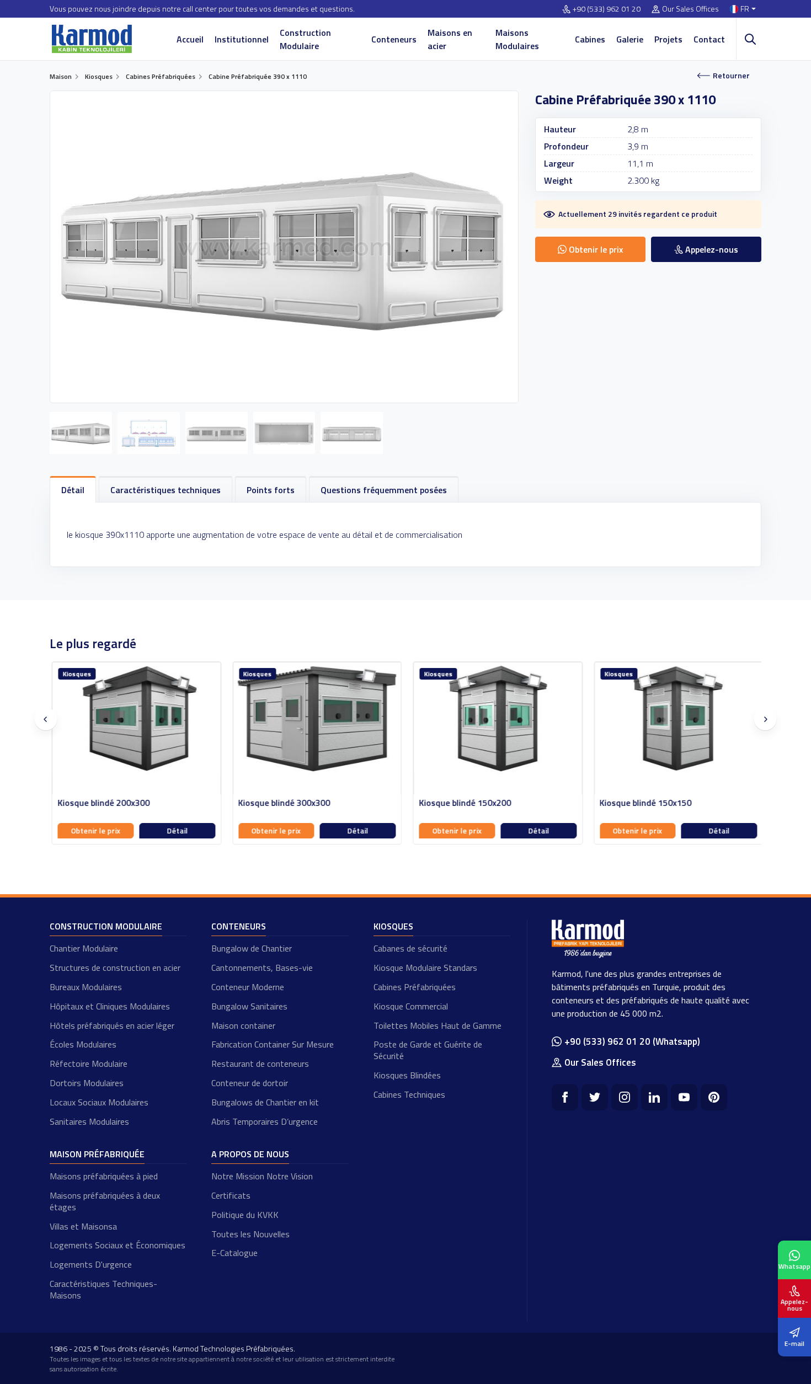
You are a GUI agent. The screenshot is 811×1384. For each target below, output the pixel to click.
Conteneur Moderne (247, 986)
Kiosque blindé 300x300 (283, 803)
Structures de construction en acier (115, 967)
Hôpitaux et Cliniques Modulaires (110, 1006)
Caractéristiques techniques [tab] (165, 489)
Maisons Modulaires (517, 39)
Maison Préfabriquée (97, 1154)
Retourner (731, 75)
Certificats (230, 1195)
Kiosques (393, 926)
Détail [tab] (72, 489)
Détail (175, 830)
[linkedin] (654, 1097)
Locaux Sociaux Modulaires (99, 1102)
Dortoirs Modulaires (87, 1082)
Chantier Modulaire (84, 948)
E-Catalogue (234, 1252)
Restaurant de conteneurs (260, 1063)
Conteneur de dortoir (249, 1082)
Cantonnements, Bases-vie (262, 967)
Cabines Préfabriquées (415, 986)
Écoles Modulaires (83, 1044)
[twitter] (594, 1097)
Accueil (190, 39)
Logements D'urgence (91, 1264)
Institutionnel (242, 39)
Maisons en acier (450, 39)
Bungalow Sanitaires (249, 1006)
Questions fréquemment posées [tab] (384, 489)
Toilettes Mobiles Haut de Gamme (437, 1025)
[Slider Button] (45, 719)
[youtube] (684, 1097)
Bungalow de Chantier (251, 948)
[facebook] (565, 1097)
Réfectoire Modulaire (88, 1063)
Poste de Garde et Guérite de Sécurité (428, 1050)
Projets (668, 39)
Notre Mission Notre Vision (262, 1176)
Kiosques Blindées (407, 1075)
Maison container (243, 1025)
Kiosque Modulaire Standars (425, 967)
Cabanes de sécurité (410, 948)
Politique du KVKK (245, 1214)
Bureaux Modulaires (86, 986)
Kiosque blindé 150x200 (463, 803)
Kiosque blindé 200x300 (102, 803)
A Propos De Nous (250, 1154)
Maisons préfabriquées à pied (104, 1176)
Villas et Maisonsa (83, 1226)
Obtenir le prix (94, 830)
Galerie (629, 39)
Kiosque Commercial (411, 1006)
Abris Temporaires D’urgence (264, 1121)
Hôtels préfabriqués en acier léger (112, 1025)
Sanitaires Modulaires (89, 1121)
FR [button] (744, 9)
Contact (709, 39)
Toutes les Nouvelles (250, 1234)
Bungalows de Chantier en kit (265, 1102)
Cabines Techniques (409, 1094)
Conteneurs (394, 39)
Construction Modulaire (305, 39)
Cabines (590, 39)
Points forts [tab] (271, 489)
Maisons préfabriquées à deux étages (105, 1201)
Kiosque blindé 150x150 (644, 803)
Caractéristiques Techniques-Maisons (103, 1289)
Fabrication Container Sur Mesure (272, 1044)
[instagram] (624, 1097)
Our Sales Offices (690, 9)
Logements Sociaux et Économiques (117, 1245)
